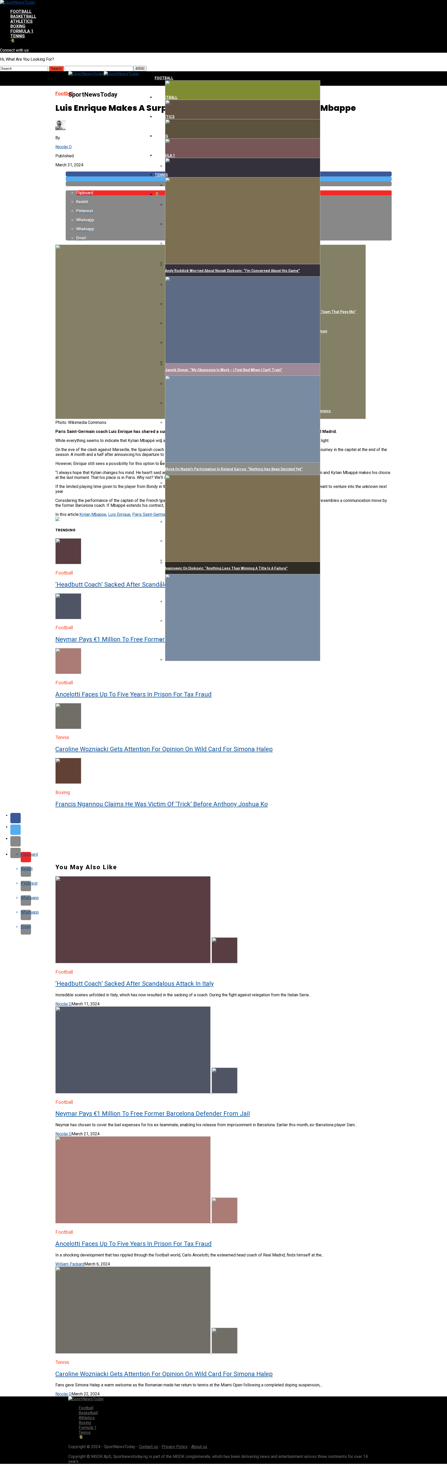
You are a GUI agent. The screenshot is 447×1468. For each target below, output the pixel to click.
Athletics (21, 21)
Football (21, 11)
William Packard (69, 1264)
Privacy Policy (175, 1446)
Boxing (17, 26)
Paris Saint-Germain (150, 514)
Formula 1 (21, 31)
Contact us (148, 1446)
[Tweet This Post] (228, 830)
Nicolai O (63, 146)
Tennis (17, 36)
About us (199, 1446)
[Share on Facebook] (228, 818)
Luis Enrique (119, 514)
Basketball (23, 16)
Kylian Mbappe (92, 514)
